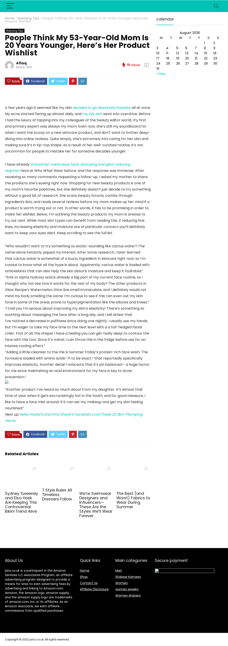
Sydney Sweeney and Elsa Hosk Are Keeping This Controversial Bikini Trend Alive (21, 502)
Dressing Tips (28, 18)
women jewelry (127, 589)
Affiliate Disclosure (94, 589)
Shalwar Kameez (128, 577)
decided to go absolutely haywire (102, 107)
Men (118, 570)
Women (121, 583)
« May (160, 73)
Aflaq (21, 63)
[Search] (216, 6)
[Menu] (10, 6)
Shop (84, 577)
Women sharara (127, 595)
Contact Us (89, 583)
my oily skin (92, 113)
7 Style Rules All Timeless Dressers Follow (57, 495)
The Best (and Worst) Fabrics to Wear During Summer (133, 500)
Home (9, 18)
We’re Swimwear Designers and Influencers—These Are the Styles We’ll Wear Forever (95, 504)
